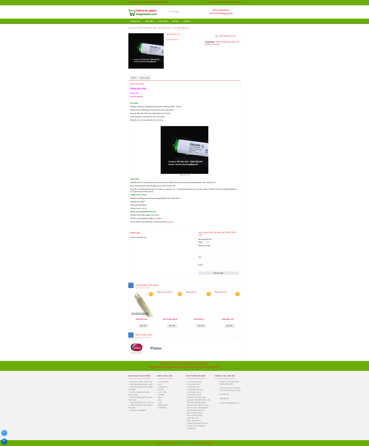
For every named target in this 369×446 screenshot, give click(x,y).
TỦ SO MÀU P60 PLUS (195, 389)
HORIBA (161, 395)
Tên (200, 257)
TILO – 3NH (162, 392)
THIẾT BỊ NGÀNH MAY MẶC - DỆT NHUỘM (152, 28)
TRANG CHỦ (135, 21)
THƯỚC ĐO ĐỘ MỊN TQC (196, 426)
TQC (160, 402)
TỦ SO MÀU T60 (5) (194, 395)
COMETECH (162, 387)
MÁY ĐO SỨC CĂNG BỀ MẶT (197, 408)
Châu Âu (139, 96)
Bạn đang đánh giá (204, 239)
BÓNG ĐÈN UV (199, 319)
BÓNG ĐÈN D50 (141, 319)
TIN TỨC (175, 21)
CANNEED (162, 408)
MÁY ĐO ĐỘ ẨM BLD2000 (196, 402)
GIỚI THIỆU (149, 21)
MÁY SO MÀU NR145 (170, 319)
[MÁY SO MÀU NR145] (170, 304)
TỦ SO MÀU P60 (193, 387)
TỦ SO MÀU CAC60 (194, 382)
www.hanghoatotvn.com (164, 443)
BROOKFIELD (163, 405)
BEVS (160, 397)
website (170, 222)
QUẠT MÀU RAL (193, 418)
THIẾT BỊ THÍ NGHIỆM (137, 410)
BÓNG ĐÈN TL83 (228, 319)
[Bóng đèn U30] (146, 51)
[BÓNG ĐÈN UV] (199, 304)
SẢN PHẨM (163, 21)
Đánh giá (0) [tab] (144, 78)
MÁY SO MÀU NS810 (194, 415)
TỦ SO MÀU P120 (193, 384)
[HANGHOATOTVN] (142, 12)
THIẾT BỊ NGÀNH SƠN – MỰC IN (141, 402)
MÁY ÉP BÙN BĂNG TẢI (195, 410)
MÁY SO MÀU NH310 (194, 413)
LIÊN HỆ (187, 21)
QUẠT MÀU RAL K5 (194, 421)
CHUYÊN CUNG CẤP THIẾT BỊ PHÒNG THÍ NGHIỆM (148, 2)
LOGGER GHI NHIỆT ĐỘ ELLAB (198, 400)
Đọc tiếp (143, 326)
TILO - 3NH (172, 28)
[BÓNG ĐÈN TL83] (228, 304)
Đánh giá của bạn (204, 245)
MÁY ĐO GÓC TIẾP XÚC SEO (197, 405)
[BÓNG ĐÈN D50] (141, 304)
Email (200, 265)
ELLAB (160, 389)
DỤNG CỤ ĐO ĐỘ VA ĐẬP (196, 397)
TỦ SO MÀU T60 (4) (194, 392)
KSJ (159, 400)
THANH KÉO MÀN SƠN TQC (197, 423)
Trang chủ (131, 28)
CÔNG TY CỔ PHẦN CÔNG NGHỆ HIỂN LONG (224, 2)
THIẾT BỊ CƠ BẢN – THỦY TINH (141, 382)
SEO (160, 384)
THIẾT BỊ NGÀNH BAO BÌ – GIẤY (141, 384)
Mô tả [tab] (133, 78)
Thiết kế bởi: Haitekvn (205, 443)
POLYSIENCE (163, 382)
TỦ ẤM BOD (191, 428)
